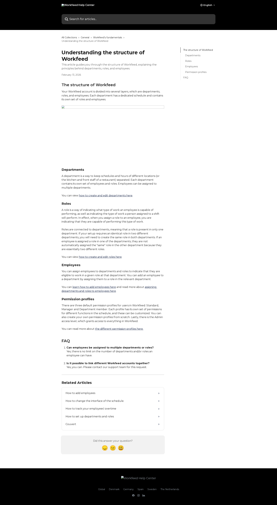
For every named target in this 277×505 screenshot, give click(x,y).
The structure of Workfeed (198, 50)
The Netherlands (169, 489)
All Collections (69, 37)
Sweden (152, 489)
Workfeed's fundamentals (107, 37)
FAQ (185, 77)
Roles (188, 61)
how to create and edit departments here (105, 195)
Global (101, 489)
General (85, 37)
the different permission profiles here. (119, 328)
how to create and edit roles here (100, 256)
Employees (191, 66)
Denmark (114, 489)
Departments (192, 55)
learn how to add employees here (94, 287)
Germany (128, 489)
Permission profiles (195, 71)
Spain (141, 489)
